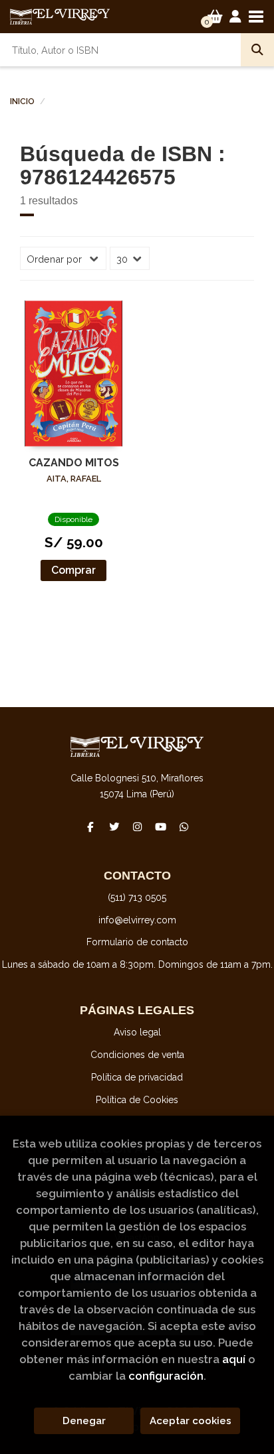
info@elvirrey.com (137, 920)
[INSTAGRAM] (137, 826)
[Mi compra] (215, 16)
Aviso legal (137, 1032)
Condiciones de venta (137, 1054)
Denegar (84, 1421)
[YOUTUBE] (160, 826)
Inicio (22, 101)
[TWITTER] (114, 826)
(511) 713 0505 (137, 897)
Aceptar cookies (190, 1421)
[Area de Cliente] (235, 16)
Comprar (73, 570)
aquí (233, 1359)
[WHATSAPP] (184, 826)
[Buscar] (257, 49)
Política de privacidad (137, 1077)
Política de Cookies (137, 1099)
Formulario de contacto (137, 942)
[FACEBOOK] (90, 826)
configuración (166, 1375)
